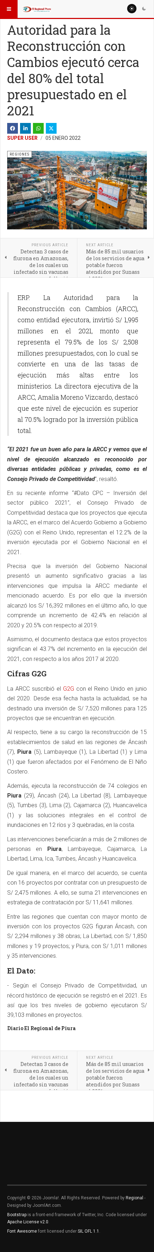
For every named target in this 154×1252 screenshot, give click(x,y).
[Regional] (36, 9)
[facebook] (12, 128)
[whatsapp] (38, 128)
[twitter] (51, 128)
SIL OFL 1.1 (88, 1231)
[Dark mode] (144, 8)
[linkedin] (25, 128)
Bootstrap (17, 1214)
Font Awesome (22, 1231)
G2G (68, 688)
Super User (22, 138)
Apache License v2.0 (27, 1221)
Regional (134, 1197)
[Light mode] (131, 8)
